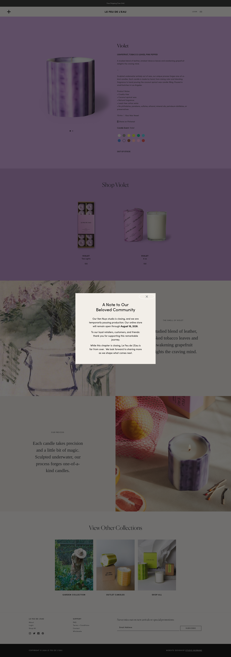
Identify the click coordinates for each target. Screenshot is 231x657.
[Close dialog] (147, 296)
